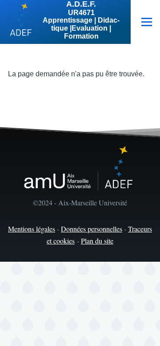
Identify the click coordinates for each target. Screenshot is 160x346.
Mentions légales (31, 228)
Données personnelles (91, 228)
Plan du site (97, 240)
